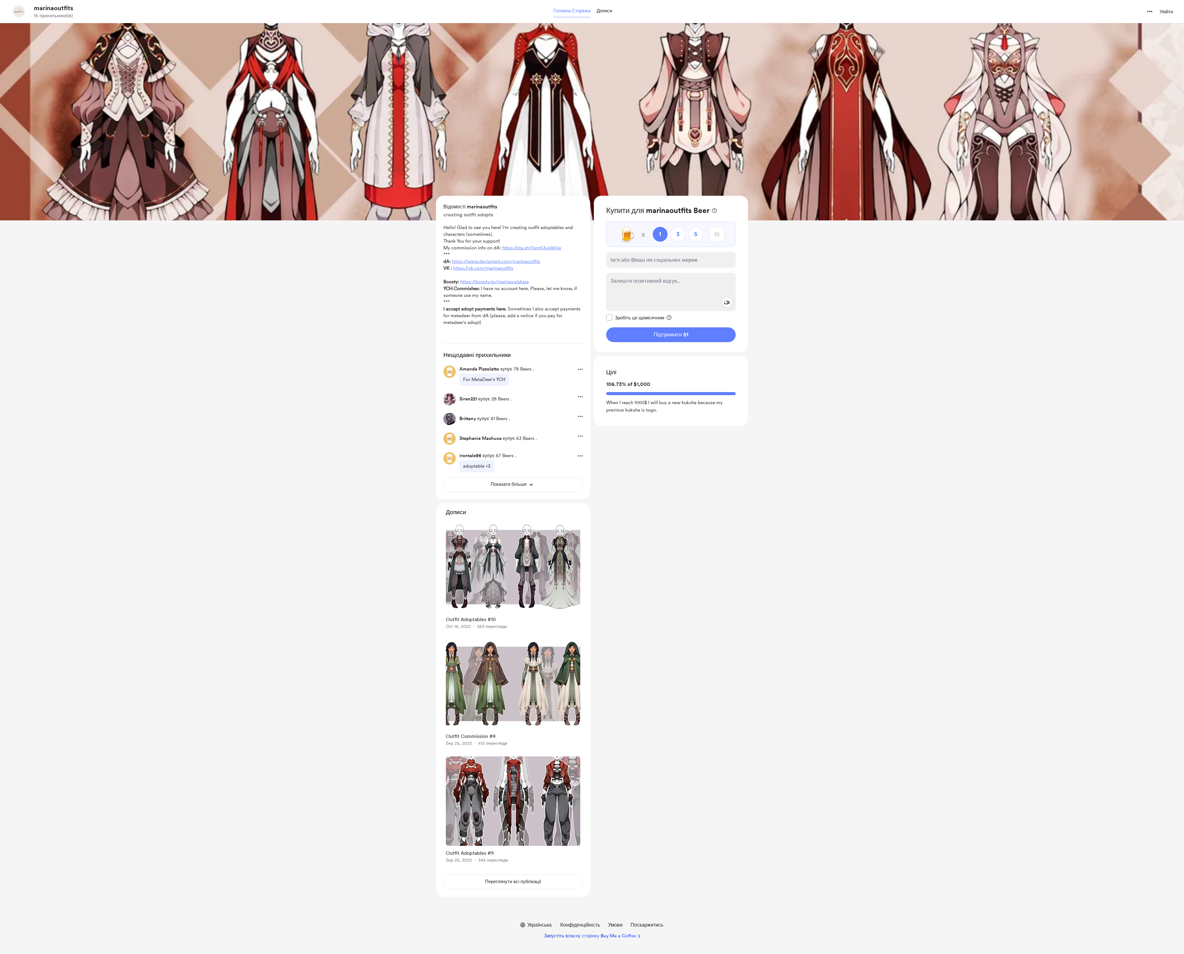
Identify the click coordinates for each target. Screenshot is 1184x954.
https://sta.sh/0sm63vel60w (531, 248)
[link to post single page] (513, 576)
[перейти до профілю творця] (19, 11)
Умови (615, 925)
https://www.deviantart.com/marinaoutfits (496, 261)
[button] (572, 11)
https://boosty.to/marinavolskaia (494, 282)
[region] (671, 274)
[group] (513, 576)
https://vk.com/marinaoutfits (483, 268)
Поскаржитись (647, 925)
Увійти (1166, 11)
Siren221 (468, 399)
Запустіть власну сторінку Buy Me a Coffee (590, 936)
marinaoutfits (53, 8)
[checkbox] (635, 317)
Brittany (467, 418)
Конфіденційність (580, 925)
